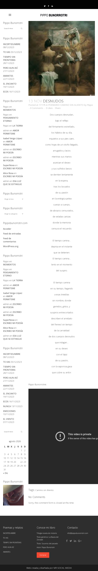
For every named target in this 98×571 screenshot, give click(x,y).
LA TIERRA (17, 125)
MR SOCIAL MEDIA (63, 567)
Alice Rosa (8, 173)
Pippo (90, 104)
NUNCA (7, 406)
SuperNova (8, 165)
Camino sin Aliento (44, 490)
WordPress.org (10, 246)
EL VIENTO (8, 419)
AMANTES (8, 75)
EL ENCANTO (9, 83)
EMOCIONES (9, 411)
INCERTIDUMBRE (11, 44)
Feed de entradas (12, 233)
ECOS (5, 91)
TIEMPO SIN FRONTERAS (12, 542)
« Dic (5, 473)
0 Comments (36, 108)
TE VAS (6, 52)
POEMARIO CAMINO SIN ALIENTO (66, 104)
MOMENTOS (9, 109)
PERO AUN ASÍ (10, 67)
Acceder (7, 228)
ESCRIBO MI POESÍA (13, 168)
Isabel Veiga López (12, 138)
